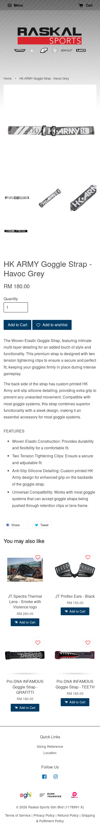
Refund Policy (68, 815)
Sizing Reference (50, 746)
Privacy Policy (44, 815)
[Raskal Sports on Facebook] (44, 777)
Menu (18, 5)
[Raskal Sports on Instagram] (55, 777)
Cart (89, 5)
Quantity (11, 298)
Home (8, 78)
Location (50, 752)
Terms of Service (18, 815)
